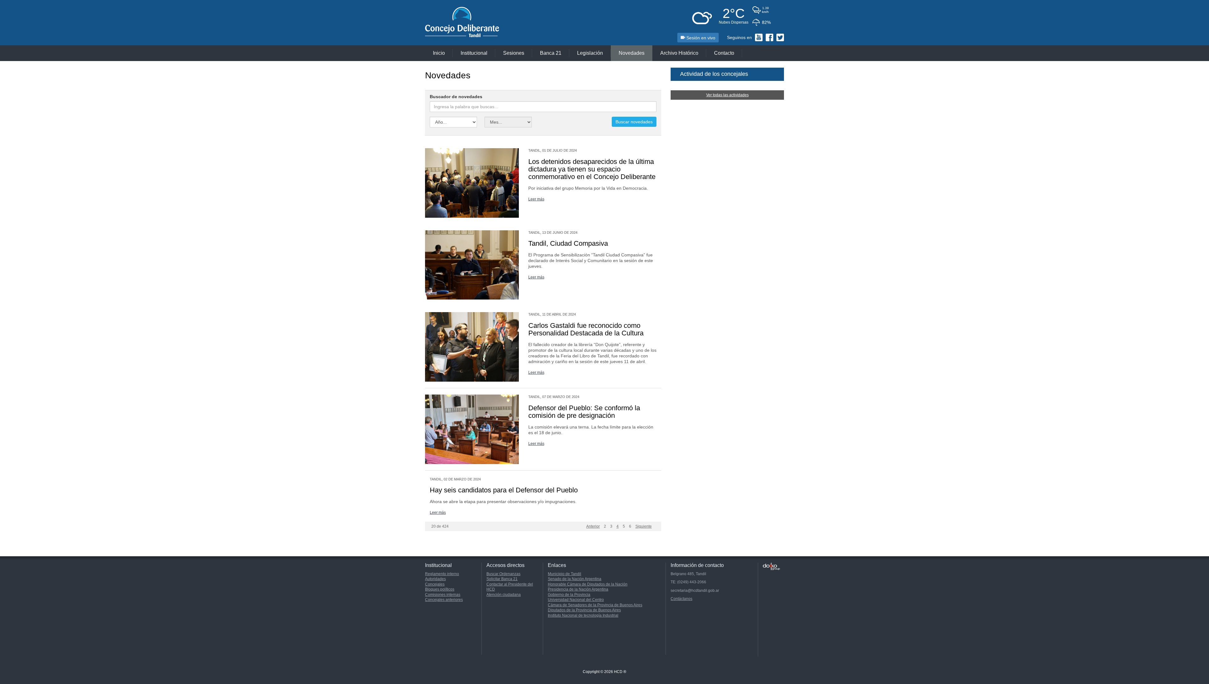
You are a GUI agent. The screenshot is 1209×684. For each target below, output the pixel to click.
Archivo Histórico (679, 53)
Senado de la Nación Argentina (574, 579)
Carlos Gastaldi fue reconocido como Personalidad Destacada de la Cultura (586, 329)
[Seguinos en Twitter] (780, 37)
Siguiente (643, 526)
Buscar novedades (634, 121)
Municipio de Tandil (564, 574)
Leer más (536, 199)
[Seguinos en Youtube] (759, 37)
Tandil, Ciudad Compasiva (568, 243)
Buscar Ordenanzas (503, 574)
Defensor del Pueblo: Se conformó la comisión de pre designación (584, 411)
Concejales (435, 584)
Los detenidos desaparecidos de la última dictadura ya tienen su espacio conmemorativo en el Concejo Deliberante (592, 169)
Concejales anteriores (444, 599)
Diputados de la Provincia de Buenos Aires (584, 610)
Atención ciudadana (503, 594)
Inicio (439, 53)
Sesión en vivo (700, 37)
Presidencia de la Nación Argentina (578, 589)
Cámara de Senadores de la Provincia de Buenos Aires (595, 605)
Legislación (590, 53)
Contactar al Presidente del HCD (509, 587)
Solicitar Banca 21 (502, 579)
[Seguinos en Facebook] (769, 37)
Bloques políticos (439, 589)
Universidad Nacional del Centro (576, 599)
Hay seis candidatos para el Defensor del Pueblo (504, 490)
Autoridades (435, 579)
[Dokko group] (771, 566)
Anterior (593, 526)
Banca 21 (550, 53)
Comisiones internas (442, 594)
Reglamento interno (442, 574)
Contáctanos (681, 599)
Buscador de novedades (456, 96)
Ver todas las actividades (727, 95)
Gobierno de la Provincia (569, 594)
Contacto (724, 53)
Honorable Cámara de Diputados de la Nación (587, 584)
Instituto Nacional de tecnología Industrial (583, 615)
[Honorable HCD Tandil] (474, 22)
